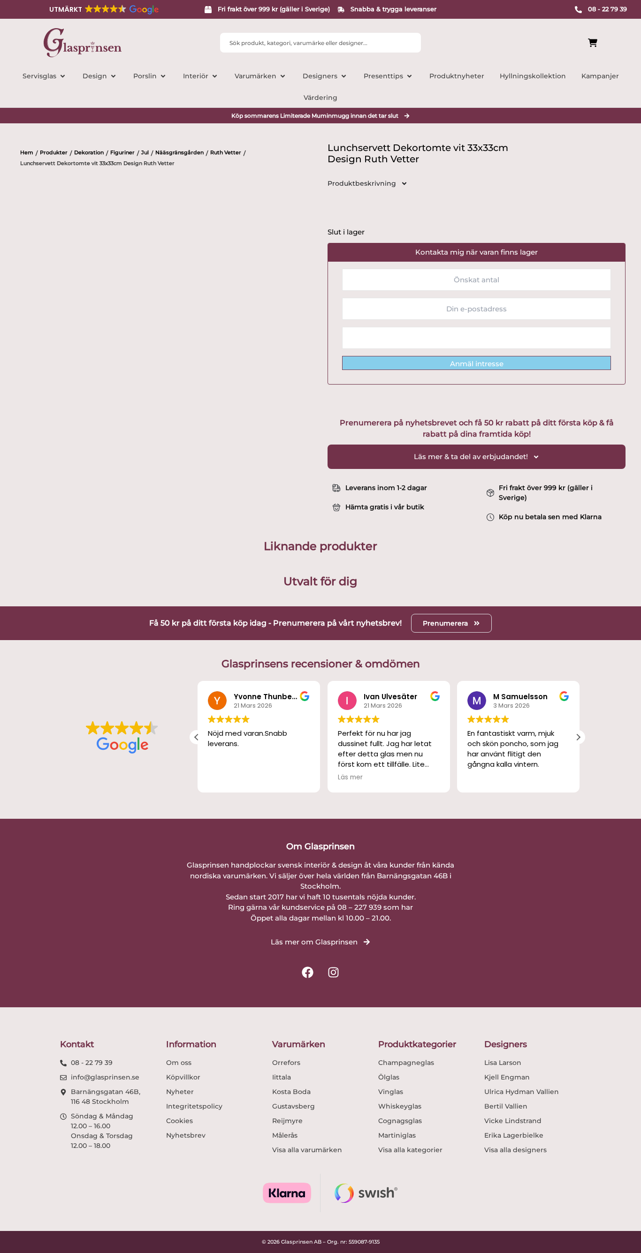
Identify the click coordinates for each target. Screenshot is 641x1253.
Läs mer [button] (348, 777)
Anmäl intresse (477, 363)
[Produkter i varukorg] (540, 43)
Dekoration (89, 152)
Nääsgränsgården (179, 152)
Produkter (54, 152)
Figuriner (122, 152)
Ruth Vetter (225, 152)
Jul (145, 152)
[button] (103, 9)
